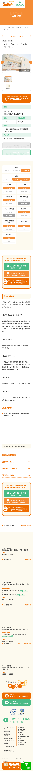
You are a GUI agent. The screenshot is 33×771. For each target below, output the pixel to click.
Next (30, 62)
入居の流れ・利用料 (8, 734)
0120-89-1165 (7, 673)
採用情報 (21, 727)
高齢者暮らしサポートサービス (9, 752)
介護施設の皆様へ (9, 747)
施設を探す (11, 27)
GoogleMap (23, 591)
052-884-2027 (7, 553)
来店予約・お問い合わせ (22, 741)
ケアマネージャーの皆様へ (9, 742)
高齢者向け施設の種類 (23, 737)
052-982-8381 (7, 640)
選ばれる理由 (8, 738)
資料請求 (21, 745)
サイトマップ (5, 761)
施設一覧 (19, 27)
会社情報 (7, 731)
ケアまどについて (9, 728)
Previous (2, 62)
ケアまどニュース (21, 733)
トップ (4, 27)
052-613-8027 (7, 599)
